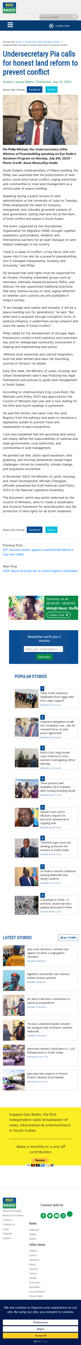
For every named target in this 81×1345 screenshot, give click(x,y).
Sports (33, 1255)
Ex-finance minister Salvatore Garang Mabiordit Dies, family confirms (58, 874)
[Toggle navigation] (10, 25)
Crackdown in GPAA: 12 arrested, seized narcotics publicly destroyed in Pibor (56, 903)
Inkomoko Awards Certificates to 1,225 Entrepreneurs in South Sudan (51, 1050)
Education (34, 1287)
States (33, 1234)
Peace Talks (36, 1296)
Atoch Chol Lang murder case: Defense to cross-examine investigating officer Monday (57, 758)
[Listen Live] (51, 26)
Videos (33, 1273)
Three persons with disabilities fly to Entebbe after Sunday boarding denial (57, 786)
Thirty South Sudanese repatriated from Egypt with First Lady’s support (57, 696)
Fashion (33, 1269)
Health (33, 1278)
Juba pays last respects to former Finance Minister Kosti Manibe (47, 1075)
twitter (51, 89)
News (57, 42)
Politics (33, 1250)
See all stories (68, 937)
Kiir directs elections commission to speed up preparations (48, 1000)
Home (19, 42)
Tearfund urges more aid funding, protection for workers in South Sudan (55, 846)
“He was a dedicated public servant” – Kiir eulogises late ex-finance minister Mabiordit (50, 1027)
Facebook (34, 89)
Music (32, 1264)
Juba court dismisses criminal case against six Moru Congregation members (48, 952)
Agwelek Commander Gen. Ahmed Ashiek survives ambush (48, 976)
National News (45, 42)
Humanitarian (37, 1291)
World (32, 1238)
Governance (30, 42)
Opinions (34, 1260)
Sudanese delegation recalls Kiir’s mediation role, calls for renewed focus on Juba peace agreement (57, 727)
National (34, 1229)
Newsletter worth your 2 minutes (44, 639)
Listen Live (56, 615)
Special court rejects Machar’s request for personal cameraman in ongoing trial (54, 817)
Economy (34, 1282)
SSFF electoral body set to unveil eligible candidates (40, 571)
